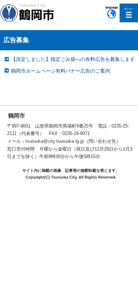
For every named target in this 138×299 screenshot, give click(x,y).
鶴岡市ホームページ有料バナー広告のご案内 (60, 71)
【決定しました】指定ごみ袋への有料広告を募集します (73, 59)
